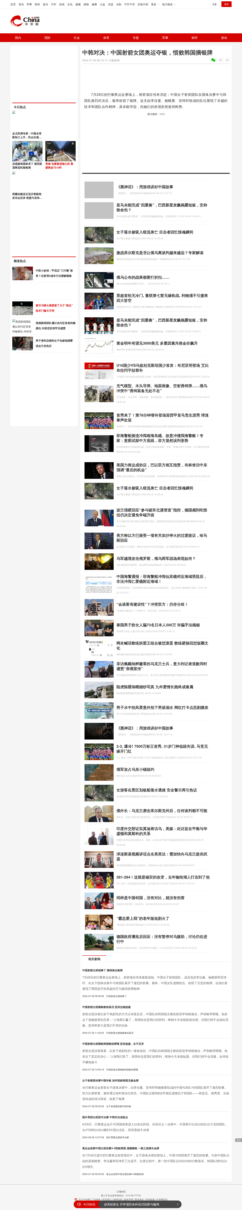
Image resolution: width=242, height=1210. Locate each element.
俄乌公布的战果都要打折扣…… (142, 277)
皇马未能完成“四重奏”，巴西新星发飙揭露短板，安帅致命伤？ (161, 207)
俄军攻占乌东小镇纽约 (135, 769)
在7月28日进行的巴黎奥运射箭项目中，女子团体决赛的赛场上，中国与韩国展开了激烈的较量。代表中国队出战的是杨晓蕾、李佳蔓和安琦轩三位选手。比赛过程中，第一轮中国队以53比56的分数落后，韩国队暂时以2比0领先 (156, 1161)
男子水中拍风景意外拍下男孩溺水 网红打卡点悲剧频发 (162, 707)
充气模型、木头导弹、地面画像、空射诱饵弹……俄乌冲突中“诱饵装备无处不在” (161, 388)
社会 (77, 37)
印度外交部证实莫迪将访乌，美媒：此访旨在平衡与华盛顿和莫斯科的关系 (161, 831)
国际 (47, 37)
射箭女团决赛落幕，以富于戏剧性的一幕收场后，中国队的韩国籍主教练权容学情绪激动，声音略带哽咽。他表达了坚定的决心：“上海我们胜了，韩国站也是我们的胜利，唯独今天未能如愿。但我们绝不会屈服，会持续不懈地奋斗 (155, 1056)
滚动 (224, 37)
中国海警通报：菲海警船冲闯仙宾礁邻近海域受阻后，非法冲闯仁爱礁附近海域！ (161, 578)
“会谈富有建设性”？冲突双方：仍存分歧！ (152, 604)
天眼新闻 (114, 60)
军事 (29, 4)
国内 (18, 37)
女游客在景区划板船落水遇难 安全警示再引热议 (156, 790)
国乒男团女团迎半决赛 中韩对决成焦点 (105, 1117)
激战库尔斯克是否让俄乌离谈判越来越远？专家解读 (159, 252)
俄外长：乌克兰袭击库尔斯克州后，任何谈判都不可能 (161, 810)
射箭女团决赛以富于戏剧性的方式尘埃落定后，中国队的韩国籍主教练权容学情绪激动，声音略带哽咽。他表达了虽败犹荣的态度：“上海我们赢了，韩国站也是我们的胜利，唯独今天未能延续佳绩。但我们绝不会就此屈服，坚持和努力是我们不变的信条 (155, 1019)
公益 (102, 4)
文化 (70, 4)
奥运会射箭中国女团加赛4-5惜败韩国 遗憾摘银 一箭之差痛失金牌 (120, 1148)
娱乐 (45, 4)
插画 (86, 4)
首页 (13, 4)
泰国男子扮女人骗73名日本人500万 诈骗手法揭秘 (158, 624)
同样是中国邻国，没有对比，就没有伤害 (150, 897)
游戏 (61, 4)
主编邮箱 (121, 1191)
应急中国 (143, 4)
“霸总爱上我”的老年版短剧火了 (142, 918)
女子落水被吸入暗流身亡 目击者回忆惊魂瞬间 (154, 232)
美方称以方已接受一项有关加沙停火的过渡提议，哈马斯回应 (161, 537)
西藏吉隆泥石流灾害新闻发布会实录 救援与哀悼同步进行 (27, 197)
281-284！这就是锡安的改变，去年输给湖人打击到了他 (163, 877)
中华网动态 (162, 1199)
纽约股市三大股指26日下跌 (122, 1206)
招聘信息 (117, 1199)
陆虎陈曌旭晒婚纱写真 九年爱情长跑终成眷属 (154, 686)
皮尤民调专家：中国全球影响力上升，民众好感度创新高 (26, 137)
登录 (226, 4)
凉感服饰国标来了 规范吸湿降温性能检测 (27, 165)
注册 (214, 4)
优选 (110, 4)
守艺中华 (129, 4)
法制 (118, 4)
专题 (136, 37)
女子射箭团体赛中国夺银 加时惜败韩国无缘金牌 (110, 1080)
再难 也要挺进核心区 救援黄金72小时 (59, 165)
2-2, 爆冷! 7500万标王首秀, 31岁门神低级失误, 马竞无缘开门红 (162, 748)
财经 (37, 4)
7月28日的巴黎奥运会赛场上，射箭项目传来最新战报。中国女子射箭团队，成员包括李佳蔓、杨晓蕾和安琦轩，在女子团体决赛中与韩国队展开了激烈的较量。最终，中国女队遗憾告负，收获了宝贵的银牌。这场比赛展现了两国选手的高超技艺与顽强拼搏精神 (154, 983)
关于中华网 (84, 1199)
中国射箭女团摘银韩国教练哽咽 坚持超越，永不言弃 (113, 1043)
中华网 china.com (26, 21)
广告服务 (96, 1199)
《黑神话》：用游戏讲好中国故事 (144, 186)
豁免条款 (139, 1199)
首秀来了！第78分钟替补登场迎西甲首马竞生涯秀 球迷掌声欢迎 (162, 417)
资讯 (21, 4)
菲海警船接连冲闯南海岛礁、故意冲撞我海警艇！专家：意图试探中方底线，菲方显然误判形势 (159, 438)
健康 (94, 4)
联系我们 (107, 1199)
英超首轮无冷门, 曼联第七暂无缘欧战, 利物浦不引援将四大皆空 (162, 298)
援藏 (78, 4)
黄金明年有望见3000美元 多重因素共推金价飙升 (157, 343)
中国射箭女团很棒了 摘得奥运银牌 (102, 970)
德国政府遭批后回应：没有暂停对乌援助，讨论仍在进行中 (161, 939)
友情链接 (150, 1199)
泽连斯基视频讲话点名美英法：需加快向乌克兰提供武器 (161, 856)
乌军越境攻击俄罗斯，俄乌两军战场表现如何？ (156, 558)
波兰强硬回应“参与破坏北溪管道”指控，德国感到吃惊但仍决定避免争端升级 (161, 512)
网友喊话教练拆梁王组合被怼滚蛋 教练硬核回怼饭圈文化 (162, 645)
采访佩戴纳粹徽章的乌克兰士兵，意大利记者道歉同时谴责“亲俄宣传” (161, 666)
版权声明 (128, 1199)
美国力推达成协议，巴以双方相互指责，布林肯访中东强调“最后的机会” (161, 467)
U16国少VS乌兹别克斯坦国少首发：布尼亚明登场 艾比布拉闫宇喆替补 (162, 367)
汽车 (53, 4)
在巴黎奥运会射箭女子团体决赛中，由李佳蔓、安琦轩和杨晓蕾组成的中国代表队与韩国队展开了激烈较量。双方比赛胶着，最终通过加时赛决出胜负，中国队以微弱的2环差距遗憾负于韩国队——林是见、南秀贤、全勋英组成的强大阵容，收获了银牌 (155, 1093)
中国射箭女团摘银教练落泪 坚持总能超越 (106, 1007)
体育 (106, 37)
